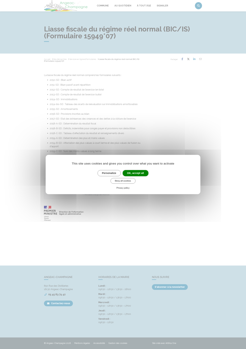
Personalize (109, 173)
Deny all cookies (123, 181)
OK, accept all (135, 173)
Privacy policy (123, 188)
